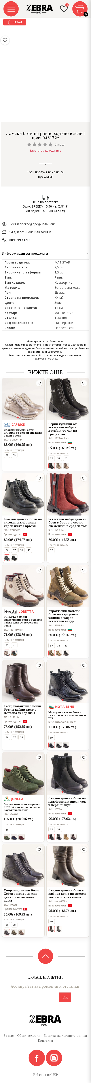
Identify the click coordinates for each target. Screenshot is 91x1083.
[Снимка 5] (28, 417)
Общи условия (28, 1035)
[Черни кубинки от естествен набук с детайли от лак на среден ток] (68, 399)
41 (14, 645)
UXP (54, 1074)
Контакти (45, 1040)
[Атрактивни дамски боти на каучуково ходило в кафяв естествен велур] (68, 586)
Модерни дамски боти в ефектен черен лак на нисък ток (67, 715)
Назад (17, 22)
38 (7, 455)
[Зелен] (14, 653)
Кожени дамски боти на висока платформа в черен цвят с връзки (23, 522)
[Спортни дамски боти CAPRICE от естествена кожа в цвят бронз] (23, 399)
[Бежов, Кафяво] (59, 466)
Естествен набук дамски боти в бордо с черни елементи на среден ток (67, 522)
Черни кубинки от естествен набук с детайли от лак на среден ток (62, 429)
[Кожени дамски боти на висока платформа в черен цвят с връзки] (23, 494)
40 (66, 458)
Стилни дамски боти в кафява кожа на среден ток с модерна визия (67, 894)
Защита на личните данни (65, 1035)
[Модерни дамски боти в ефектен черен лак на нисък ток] (68, 681)
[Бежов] (66, 837)
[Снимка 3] (23, 417)
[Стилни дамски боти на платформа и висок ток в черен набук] (68, 773)
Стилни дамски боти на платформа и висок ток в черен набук (67, 801)
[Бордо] (21, 837)
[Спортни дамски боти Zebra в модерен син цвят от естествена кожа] (23, 865)
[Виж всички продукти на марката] (45, 127)
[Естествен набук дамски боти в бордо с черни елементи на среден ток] (68, 494)
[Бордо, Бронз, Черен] (66, 653)
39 (14, 455)
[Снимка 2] (20, 417)
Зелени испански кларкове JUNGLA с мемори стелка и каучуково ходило (22, 807)
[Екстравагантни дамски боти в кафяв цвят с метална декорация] (23, 681)
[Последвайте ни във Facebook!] (37, 1058)
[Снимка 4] (26, 417)
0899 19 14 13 (19, 240)
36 (7, 550)
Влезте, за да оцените (45, 150)
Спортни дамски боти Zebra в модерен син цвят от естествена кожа (21, 895)
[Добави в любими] (39, 383)
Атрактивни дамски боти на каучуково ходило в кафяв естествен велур (64, 616)
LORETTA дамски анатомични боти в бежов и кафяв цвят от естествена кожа (23, 621)
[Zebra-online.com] (40, 9)
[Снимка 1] (18, 417)
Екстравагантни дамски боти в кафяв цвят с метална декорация (22, 709)
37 (51, 458)
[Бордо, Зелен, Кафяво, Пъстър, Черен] (59, 653)
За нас (9, 1035)
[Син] (14, 837)
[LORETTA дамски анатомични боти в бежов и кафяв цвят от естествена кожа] (23, 586)
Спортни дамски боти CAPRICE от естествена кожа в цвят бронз (23, 432)
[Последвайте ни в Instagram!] (54, 1058)
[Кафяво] (21, 932)
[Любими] (5, 40)
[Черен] (14, 557)
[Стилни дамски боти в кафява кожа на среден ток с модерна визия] (68, 865)
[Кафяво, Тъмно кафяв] (73, 837)
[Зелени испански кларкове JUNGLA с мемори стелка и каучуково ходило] (23, 773)
